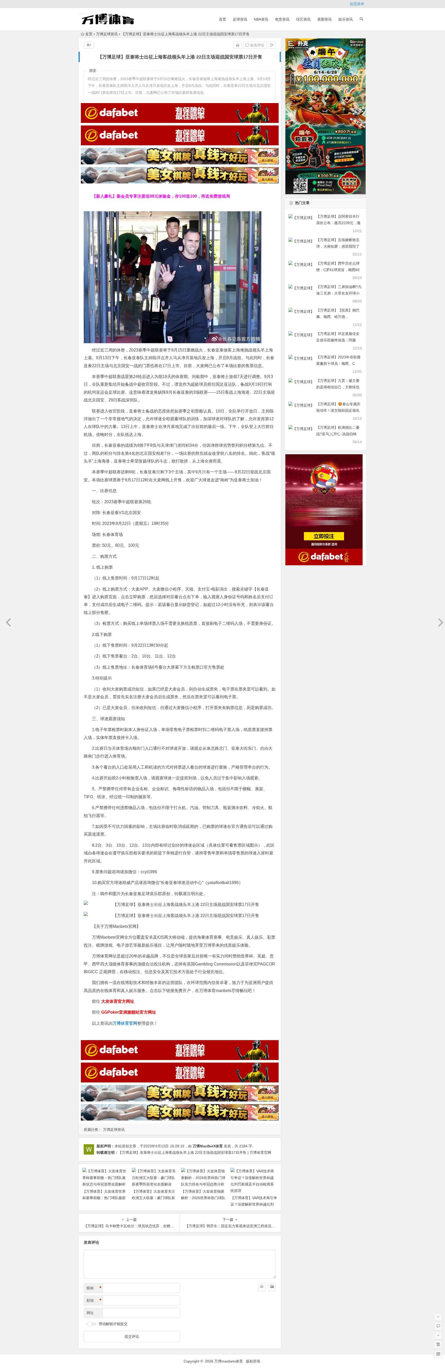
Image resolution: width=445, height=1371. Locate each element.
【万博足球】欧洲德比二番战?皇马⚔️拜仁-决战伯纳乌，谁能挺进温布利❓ (338, 433)
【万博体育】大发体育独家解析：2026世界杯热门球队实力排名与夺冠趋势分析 (203, 1197)
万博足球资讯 (107, 34)
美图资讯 (324, 19)
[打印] (238, 45)
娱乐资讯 (345, 19)
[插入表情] (262, 1287)
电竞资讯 (282, 19)
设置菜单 (357, 4)
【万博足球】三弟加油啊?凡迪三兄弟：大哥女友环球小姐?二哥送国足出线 (339, 293)
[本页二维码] (438, 1354)
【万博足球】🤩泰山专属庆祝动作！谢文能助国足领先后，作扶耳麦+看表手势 (338, 410)
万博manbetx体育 (228, 1361)
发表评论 (256, 45)
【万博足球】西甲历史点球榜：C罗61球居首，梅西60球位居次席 (338, 269)
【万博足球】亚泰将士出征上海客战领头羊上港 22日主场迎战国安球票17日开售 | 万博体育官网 (194, 1152)
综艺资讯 (303, 19)
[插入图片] (272, 1287)
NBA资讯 (261, 19)
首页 (222, 19)
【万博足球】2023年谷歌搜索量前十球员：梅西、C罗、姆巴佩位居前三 (338, 363)
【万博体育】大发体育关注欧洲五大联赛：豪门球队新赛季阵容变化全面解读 (153, 1197)
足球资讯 (240, 19)
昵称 (94, 1288)
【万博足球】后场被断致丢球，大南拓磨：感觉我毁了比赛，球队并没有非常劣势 (338, 246)
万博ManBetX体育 (208, 1146)
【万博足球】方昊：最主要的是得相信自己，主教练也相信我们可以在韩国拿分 (338, 387)
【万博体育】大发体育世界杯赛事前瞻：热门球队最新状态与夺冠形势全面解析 (104, 1197)
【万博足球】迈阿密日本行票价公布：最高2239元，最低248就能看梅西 (338, 222)
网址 (90, 1313)
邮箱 (94, 1300)
